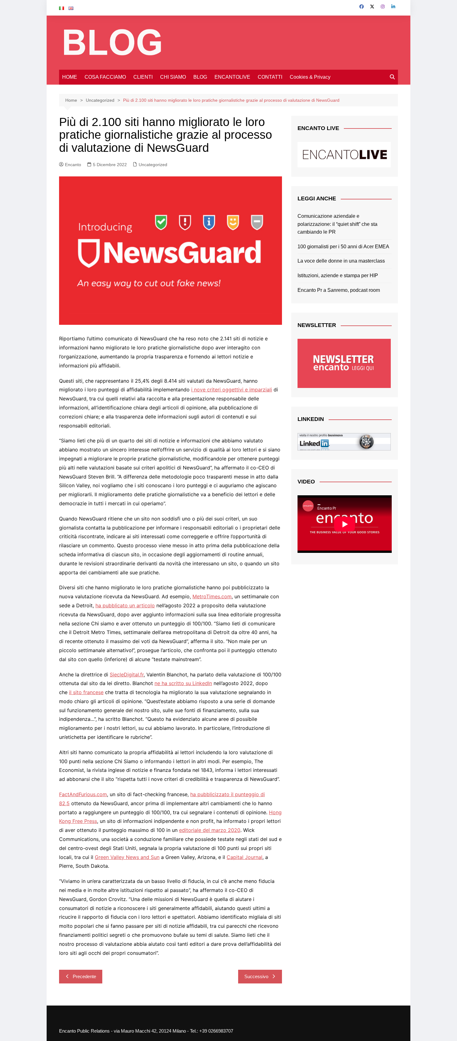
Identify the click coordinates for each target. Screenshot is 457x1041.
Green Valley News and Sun (127, 857)
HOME (69, 77)
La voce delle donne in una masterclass (341, 261)
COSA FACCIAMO (105, 77)
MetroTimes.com (212, 596)
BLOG (200, 77)
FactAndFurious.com (83, 794)
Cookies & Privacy (310, 77)
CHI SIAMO (173, 77)
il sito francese (86, 692)
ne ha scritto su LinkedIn (183, 683)
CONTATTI (270, 77)
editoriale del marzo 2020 (209, 830)
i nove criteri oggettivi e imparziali (231, 389)
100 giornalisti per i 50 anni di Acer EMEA (343, 246)
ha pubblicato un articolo (125, 605)
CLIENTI (143, 77)
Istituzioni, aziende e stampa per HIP (338, 275)
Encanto (73, 164)
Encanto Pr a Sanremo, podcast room (339, 290)
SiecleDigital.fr (127, 674)
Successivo (256, 976)
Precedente (84, 976)
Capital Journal (244, 857)
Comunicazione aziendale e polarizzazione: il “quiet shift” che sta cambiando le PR (337, 224)
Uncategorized (153, 164)
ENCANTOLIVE (232, 77)
